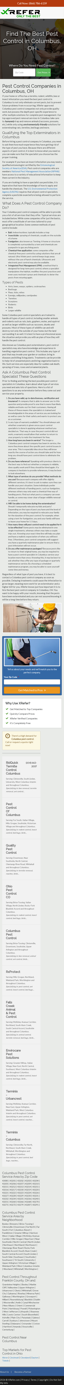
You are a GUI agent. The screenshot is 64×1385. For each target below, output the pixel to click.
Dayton (34, 1357)
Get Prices (42, 72)
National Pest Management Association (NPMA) (35, 171)
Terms (33, 1379)
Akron (5, 1357)
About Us (4, 1372)
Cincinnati (14, 1357)
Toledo (5, 1360)
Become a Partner (23, 1372)
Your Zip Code (11, 677)
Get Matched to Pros (30, 690)
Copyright (43, 1379)
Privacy (25, 1379)
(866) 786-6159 (38, 3)
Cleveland (25, 1357)
